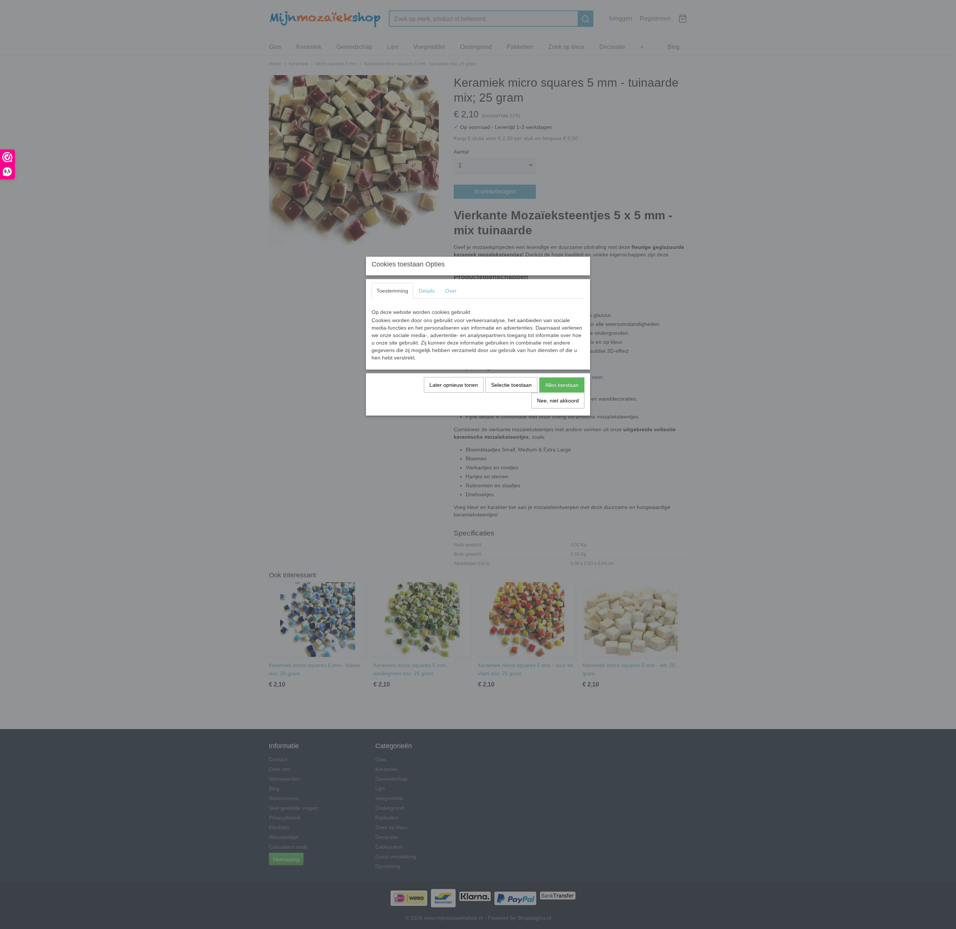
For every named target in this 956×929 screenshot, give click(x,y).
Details (427, 291)
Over (451, 291)
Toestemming (392, 291)
